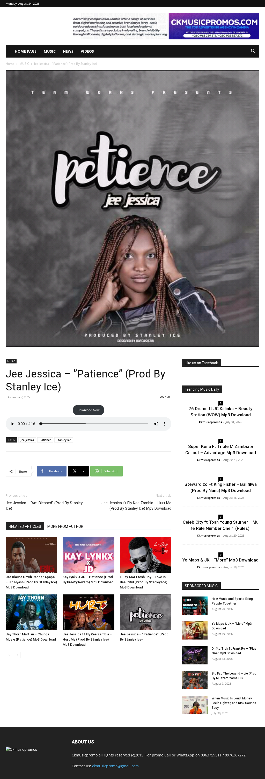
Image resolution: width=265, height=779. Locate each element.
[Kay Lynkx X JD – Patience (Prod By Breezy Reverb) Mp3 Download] (88, 555)
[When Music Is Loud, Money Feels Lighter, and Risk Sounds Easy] (195, 705)
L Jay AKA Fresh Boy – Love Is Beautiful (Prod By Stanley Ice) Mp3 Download (143, 582)
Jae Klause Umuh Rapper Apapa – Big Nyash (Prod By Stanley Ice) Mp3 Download (31, 582)
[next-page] (17, 655)
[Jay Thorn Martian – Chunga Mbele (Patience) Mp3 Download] (31, 612)
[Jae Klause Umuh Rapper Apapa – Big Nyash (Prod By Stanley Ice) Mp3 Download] (31, 555)
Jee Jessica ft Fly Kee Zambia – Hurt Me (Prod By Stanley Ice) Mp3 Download (136, 506)
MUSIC (50, 51)
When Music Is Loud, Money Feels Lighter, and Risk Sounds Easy (234, 703)
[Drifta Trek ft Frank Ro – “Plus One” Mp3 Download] (195, 655)
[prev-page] (9, 655)
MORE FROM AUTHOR (65, 526)
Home (10, 63)
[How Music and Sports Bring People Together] (195, 605)
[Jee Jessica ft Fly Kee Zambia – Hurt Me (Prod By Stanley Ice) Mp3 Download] (88, 612)
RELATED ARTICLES (25, 526)
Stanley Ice (64, 440)
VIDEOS (87, 51)
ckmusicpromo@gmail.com (115, 765)
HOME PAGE (25, 51)
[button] (253, 51)
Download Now (88, 410)
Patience (45, 440)
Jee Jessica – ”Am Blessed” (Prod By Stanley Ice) (44, 506)
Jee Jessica (27, 440)
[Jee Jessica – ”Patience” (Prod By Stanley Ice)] (145, 612)
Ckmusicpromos (210, 422)
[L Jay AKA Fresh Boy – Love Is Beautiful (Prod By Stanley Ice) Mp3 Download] (145, 555)
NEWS (68, 51)
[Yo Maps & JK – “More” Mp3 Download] (195, 630)
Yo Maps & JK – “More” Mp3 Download (220, 560)
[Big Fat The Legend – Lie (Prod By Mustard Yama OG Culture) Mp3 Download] (195, 680)
